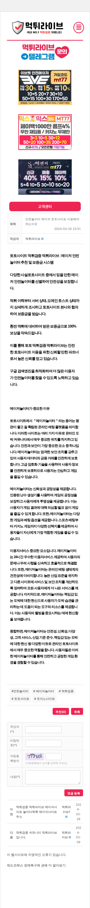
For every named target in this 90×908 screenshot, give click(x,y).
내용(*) (15, 777)
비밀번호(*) (14, 743)
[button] (32, 239)
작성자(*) (14, 729)
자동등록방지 (14, 758)
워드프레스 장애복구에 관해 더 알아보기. (36, 865)
